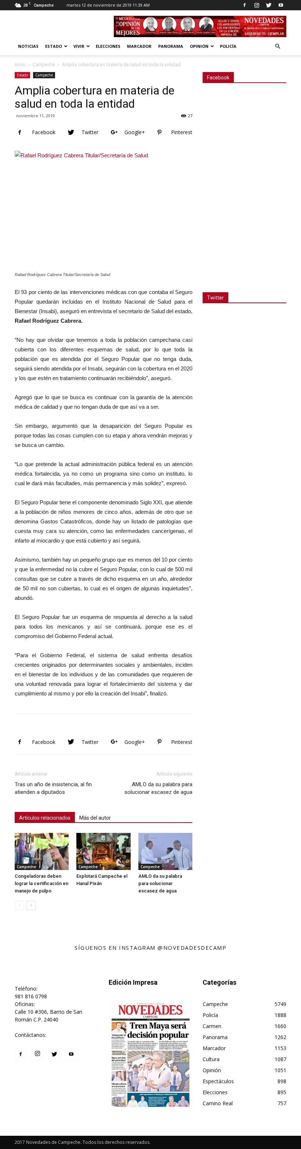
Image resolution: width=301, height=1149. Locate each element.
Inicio (20, 64)
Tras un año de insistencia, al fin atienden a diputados (53, 788)
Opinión (199, 46)
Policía (228, 46)
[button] (277, 46)
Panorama (170, 46)
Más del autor (95, 818)
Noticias (28, 46)
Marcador (139, 46)
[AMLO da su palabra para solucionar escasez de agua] (165, 851)
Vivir (78, 46)
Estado (53, 46)
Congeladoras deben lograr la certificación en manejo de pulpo (41, 883)
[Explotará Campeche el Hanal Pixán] (103, 851)
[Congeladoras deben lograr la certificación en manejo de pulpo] (42, 851)
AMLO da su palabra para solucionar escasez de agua (158, 788)
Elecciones (108, 46)
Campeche (44, 64)
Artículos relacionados (44, 818)
